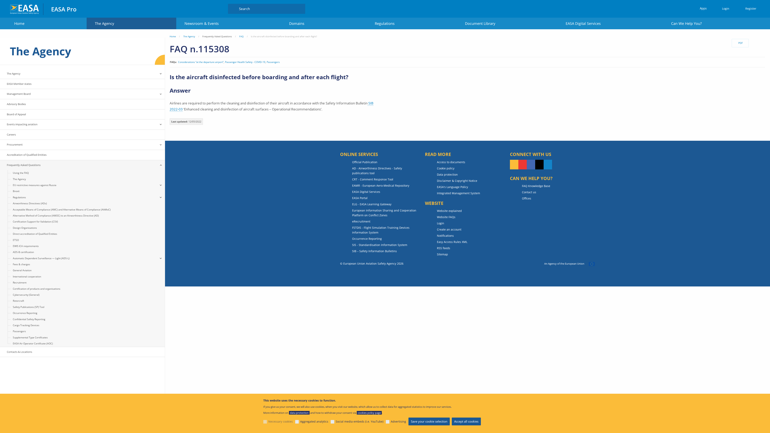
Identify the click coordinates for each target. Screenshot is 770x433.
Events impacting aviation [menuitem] (22, 124)
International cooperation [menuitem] (27, 276)
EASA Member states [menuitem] (19, 84)
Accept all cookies (466, 421)
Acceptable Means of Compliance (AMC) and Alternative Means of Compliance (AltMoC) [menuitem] (62, 209)
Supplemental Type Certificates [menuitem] (30, 337)
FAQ (241, 36)
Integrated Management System (458, 193)
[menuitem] (724, 9)
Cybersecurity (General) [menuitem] (26, 294)
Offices (526, 198)
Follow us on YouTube (522, 164)
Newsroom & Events (201, 23)
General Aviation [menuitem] (22, 270)
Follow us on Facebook (531, 164)
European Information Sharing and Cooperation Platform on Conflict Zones (384, 212)
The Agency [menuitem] (13, 73)
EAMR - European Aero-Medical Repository (380, 185)
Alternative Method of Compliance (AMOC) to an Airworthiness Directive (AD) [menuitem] (56, 215)
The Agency (104, 23)
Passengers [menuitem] (19, 331)
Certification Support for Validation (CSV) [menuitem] (35, 221)
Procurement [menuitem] (15, 144)
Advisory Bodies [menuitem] (16, 104)
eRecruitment (361, 221)
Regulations (385, 23)
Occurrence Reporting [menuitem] (25, 313)
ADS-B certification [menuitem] (23, 252)
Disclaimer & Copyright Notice (457, 181)
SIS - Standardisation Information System (379, 245)
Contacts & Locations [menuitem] (19, 352)
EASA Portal (360, 198)
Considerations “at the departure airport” (201, 62)
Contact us (529, 192)
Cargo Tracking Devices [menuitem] (26, 325)
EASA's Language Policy (452, 187)
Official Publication (364, 162)
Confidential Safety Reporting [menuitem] (29, 319)
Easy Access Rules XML (452, 242)
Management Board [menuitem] (19, 94)
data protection (299, 413)
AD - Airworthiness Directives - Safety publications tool (377, 170)
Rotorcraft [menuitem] (18, 300)
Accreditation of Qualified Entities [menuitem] (27, 155)
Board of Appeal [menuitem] (16, 114)
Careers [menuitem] (11, 134)
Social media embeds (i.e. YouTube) (359, 421)
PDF (740, 43)
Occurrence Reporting (367, 239)
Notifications (445, 236)
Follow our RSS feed (514, 164)
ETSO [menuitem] (16, 240)
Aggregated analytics (314, 421)
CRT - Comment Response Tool (372, 179)
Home (19, 23)
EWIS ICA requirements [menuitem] (26, 246)
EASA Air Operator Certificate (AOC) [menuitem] (33, 343)
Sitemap (442, 254)
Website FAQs (446, 217)
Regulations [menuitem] (19, 197)
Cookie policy (445, 168)
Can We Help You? (686, 23)
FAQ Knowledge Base (536, 186)
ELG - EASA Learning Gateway (371, 204)
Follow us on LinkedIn (548, 164)
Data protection (447, 174)
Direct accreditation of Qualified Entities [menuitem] (35, 234)
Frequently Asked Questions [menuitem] (24, 165)
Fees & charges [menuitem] (21, 264)
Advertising (398, 421)
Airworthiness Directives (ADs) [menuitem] (30, 203)
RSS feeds (443, 248)
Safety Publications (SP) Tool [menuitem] (28, 307)
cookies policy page (369, 413)
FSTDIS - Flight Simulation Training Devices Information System (380, 230)
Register (750, 8)
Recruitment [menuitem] (19, 282)
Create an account (449, 229)
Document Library (480, 23)
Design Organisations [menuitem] (25, 228)
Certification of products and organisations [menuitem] (36, 288)
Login (725, 8)
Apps (703, 8)
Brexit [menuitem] (16, 191)
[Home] (25, 8)
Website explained (449, 211)
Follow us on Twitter (539, 164)
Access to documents (451, 162)
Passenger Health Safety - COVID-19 (245, 62)
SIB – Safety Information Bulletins (374, 251)
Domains (296, 23)
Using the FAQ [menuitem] (21, 173)
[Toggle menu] (161, 74)
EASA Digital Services (583, 23)
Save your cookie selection (429, 421)
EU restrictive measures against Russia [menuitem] (34, 185)
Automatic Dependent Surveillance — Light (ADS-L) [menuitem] (41, 258)
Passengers (273, 62)
